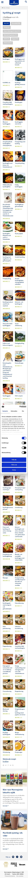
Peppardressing (7, 646)
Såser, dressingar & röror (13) (12, 31)
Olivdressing (6, 752)
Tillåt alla (14, 459)
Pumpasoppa (18, 752)
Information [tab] (14, 411)
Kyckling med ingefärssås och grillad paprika (7, 259)
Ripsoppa (5, 578)
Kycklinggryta (6, 396)
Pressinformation (10, 876)
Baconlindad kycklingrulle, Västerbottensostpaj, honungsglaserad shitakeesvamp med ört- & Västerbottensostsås (8, 210)
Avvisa (14, 470)
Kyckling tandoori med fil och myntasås (8, 304)
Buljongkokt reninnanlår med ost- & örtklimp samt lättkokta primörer (7, 669)
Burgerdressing (19, 691)
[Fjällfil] (14, 864)
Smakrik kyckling (20, 257)
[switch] (24, 443)
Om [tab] (23, 411)
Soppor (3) (15, 39)
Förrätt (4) (6, 27)
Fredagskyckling (19, 343)
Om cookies (19, 876)
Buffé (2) (6, 39)
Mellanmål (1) (8, 43)
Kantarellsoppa (19, 363)
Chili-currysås (19, 396)
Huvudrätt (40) (16, 23)
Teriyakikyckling (19, 163)
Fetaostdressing (19, 603)
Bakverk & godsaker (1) (10, 35)
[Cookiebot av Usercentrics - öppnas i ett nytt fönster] (19, 407)
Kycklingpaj (6, 59)
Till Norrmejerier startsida (14, 2)
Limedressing (18, 507)
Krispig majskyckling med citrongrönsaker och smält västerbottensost (20, 669)
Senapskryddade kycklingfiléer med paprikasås (7, 143)
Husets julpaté (19, 233)
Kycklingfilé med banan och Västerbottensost (7, 165)
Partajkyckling (7, 278)
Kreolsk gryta (18, 102)
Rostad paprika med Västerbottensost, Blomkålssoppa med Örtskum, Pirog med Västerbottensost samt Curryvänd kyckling (7, 370)
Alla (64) (6, 23)
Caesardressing (7, 691)
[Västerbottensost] (6, 864)
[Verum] (22, 864)
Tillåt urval (14, 464)
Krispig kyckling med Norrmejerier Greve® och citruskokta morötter (20, 581)
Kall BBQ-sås (6, 82)
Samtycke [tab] (5, 411)
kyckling (6, 761)
